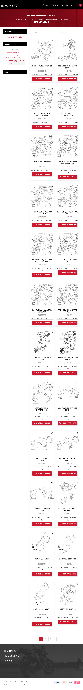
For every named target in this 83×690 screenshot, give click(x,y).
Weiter (64, 639)
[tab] (15, 44)
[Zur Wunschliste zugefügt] (52, 40)
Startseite (18, 20)
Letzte (68, 639)
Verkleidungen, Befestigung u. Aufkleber (13, 55)
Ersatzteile (12, 49)
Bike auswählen (16, 37)
